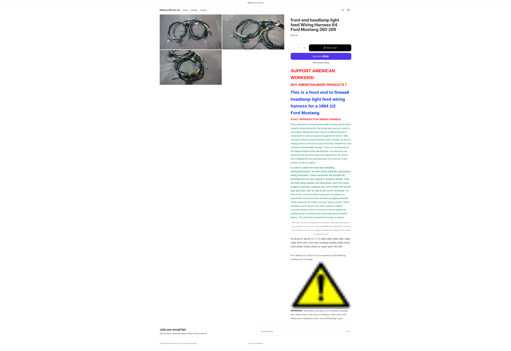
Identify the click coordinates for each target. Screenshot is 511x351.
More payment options (321, 62)
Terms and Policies (255, 343)
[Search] (343, 10)
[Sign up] (347, 331)
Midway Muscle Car (173, 343)
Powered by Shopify (189, 343)
